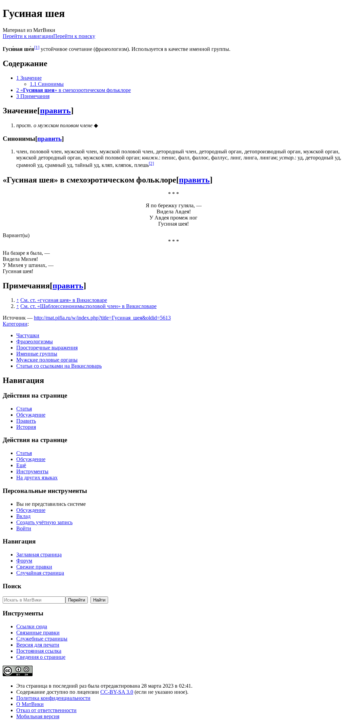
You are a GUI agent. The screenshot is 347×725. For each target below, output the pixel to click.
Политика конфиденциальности (53, 698)
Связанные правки (38, 632)
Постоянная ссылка (38, 651)
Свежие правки (34, 567)
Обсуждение (30, 415)
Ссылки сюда (31, 626)
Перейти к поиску (74, 36)
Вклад (23, 516)
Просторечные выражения (47, 347)
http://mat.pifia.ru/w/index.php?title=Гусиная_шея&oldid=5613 (102, 318)
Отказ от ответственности (46, 710)
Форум (24, 561)
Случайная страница (40, 573)
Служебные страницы (41, 639)
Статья (24, 409)
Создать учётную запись (44, 522)
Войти (23, 528)
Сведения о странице (40, 657)
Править (26, 421)
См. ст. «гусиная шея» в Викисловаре (63, 300)
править (55, 110)
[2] (151, 163)
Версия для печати (37, 645)
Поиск (12, 586)
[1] (36, 47)
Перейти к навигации (28, 36)
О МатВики (30, 704)
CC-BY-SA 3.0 (116, 692)
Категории (15, 324)
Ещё (21, 465)
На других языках (37, 477)
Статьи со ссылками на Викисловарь (59, 366)
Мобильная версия (37, 716)
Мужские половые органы (47, 360)
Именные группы (36, 354)
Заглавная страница (39, 554)
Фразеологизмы (34, 341)
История (26, 427)
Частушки (27, 335)
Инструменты (32, 471)
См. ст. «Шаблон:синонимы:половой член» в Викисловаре (88, 306)
